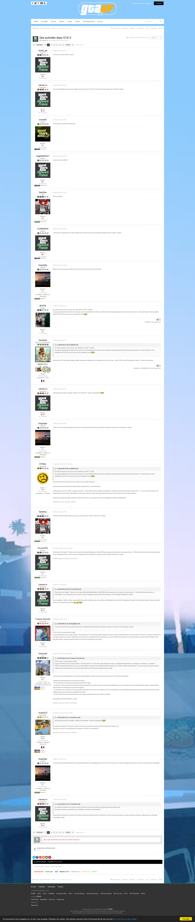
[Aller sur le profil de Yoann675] (42, 727)
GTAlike (42, 464)
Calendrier (132, 28)
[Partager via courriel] (46, 857)
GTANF (36, 21)
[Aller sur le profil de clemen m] (42, 99)
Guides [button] (70, 21)
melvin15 (45, 40)
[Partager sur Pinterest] (49, 857)
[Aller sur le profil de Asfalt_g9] (42, 64)
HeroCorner (60, 899)
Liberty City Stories (92, 893)
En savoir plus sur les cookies (125, 919)
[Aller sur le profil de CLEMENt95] (42, 243)
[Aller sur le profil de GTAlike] (42, 478)
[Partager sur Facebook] (37, 857)
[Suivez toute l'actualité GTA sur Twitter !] (35, 2)
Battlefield (43, 899)
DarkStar (43, 192)
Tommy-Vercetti (42, 619)
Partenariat (51, 887)
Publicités (42, 887)
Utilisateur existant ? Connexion (141, 3)
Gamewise (34, 905)
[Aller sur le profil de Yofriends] (42, 667)
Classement (140, 28)
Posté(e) (60, 50)
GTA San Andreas (106, 893)
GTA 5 (45, 893)
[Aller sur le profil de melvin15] (35, 39)
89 (43, 645)
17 (43, 679)
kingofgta (43, 265)
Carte (147, 28)
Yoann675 (42, 713)
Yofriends (42, 653)
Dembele (43, 340)
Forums (100, 21)
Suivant (68, 44)
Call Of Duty (34, 899)
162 (43, 111)
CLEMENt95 (42, 229)
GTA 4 (70, 893)
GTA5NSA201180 (146, 368)
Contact (60, 887)
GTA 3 (126, 893)
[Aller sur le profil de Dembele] (42, 354)
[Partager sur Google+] (40, 857)
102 (43, 374)
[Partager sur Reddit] (43, 857)
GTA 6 (39, 893)
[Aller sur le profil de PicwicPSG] (42, 562)
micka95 (43, 119)
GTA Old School (134, 893)
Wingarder (148, 322)
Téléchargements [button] (88, 21)
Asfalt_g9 (42, 50)
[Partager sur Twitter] (33, 857)
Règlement (154, 28)
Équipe (160, 28)
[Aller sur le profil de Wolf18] (42, 320)
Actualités (44, 21)
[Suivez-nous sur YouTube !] (41, 2)
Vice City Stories (79, 893)
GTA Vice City (117, 893)
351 (43, 738)
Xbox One (52, 899)
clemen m (42, 85)
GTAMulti (51, 893)
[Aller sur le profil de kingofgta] (42, 279)
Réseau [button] (53, 21)
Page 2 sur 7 (80, 44)
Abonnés (154, 37)
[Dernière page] (73, 45)
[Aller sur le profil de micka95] (42, 134)
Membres (125, 28)
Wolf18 (43, 305)
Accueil (33, 887)
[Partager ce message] (160, 50)
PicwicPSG (43, 548)
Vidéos (77, 21)
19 (43, 489)
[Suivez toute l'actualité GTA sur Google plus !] (38, 2)
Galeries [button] (61, 21)
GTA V (66, 40)
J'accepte (186, 919)
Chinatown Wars (61, 893)
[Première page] (33, 45)
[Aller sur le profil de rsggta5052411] (42, 170)
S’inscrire (158, 3)
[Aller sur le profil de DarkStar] (42, 206)
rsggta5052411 (43, 156)
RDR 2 (143, 893)
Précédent (40, 44)
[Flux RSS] (45, 2)
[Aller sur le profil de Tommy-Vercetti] (42, 633)
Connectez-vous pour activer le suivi (138, 37)
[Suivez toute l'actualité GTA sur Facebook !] (32, 2)
